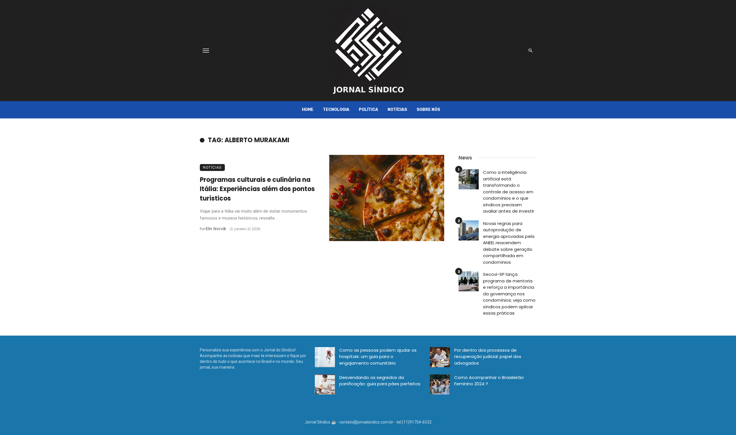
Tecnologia (336, 109)
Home (307, 109)
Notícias (397, 109)
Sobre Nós (428, 109)
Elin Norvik (216, 229)
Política (368, 109)
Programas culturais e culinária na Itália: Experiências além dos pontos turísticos (257, 189)
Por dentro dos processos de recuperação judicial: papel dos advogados (487, 356)
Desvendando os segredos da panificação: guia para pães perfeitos (379, 380)
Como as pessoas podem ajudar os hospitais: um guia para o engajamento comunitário (378, 356)
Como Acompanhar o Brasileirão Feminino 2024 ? (489, 380)
